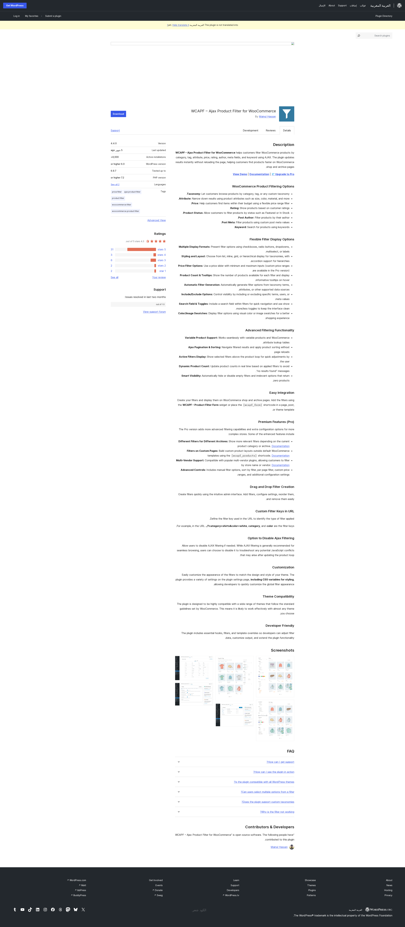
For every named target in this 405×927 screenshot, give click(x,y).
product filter (118, 198)
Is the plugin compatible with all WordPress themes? (264, 781)
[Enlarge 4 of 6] (249, 707)
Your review (159, 277)
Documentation (281, 446)
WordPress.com (76, 880)
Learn (236, 880)
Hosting (388, 890)
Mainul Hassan (267, 116)
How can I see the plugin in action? (273, 771)
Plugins (312, 890)
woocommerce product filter (125, 211)
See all (114, 277)
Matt (82, 885)
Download (118, 114)
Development (250, 130)
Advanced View (156, 220)
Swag (158, 895)
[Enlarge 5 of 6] (208, 660)
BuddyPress (78, 895)
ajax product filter (132, 192)
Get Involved (156, 880)
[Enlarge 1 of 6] (290, 660)
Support (115, 130)
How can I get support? (280, 761)
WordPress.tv (230, 895)
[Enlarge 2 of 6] (290, 704)
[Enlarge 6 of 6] (208, 687)
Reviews (271, 130)
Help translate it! (178, 25)
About (389, 880)
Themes (311, 885)
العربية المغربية (355, 910)
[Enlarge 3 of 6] (249, 660)
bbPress (80, 890)
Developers (233, 890)
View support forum (154, 311)
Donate (157, 890)
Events (159, 885)
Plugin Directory (384, 16)
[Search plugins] (359, 35)
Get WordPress (15, 5)
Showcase (310, 880)
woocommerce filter (121, 204)
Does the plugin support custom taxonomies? (268, 801)
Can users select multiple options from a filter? (267, 791)
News (389, 885)
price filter (117, 192)
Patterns (311, 895)
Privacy (388, 895)
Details (287, 130)
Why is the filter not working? (277, 811)
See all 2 (115, 184)
